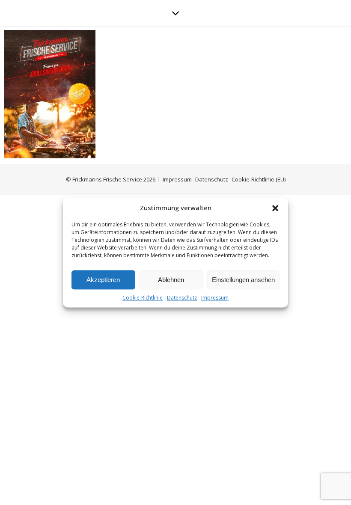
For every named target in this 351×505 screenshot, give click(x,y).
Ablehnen (171, 279)
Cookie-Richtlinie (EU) (259, 179)
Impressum (215, 297)
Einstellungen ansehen (243, 279)
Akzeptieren (103, 279)
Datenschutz (182, 297)
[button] (275, 208)
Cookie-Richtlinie (142, 297)
